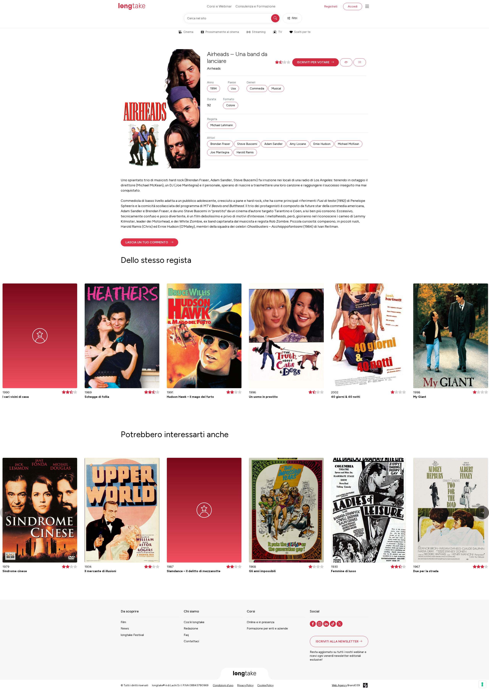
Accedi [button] (352, 6)
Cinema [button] (188, 32)
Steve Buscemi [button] (247, 144)
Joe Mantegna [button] (219, 152)
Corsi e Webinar (219, 6)
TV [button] (280, 32)
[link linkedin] (326, 623)
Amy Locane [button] (298, 144)
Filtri (294, 18)
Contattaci (191, 641)
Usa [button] (233, 88)
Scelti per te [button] (302, 32)
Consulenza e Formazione (255, 6)
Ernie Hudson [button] (321, 144)
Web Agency (339, 685)
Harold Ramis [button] (245, 152)
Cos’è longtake (194, 622)
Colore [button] (230, 105)
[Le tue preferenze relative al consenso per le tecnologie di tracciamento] (482, 684)
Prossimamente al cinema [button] (222, 32)
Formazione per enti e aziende (267, 628)
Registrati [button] (330, 6)
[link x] (340, 623)
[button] (315, 62)
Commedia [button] (257, 88)
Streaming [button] (259, 32)
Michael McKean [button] (348, 144)
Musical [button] (276, 88)
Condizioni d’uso (223, 685)
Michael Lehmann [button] (221, 125)
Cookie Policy (265, 685)
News (125, 628)
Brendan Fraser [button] (220, 144)
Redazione (191, 628)
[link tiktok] (333, 623)
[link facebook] (313, 623)
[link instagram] (320, 623)
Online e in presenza (260, 622)
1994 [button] (213, 88)
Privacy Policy (245, 685)
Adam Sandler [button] (273, 144)
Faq (186, 635)
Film (123, 622)
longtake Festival (132, 635)
